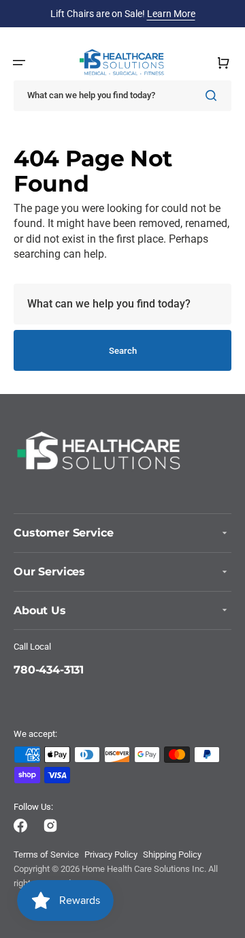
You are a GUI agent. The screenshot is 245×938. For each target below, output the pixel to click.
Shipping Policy (172, 854)
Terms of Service (46, 854)
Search (123, 351)
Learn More (171, 13)
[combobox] (122, 95)
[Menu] (19, 63)
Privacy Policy (110, 854)
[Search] (213, 95)
